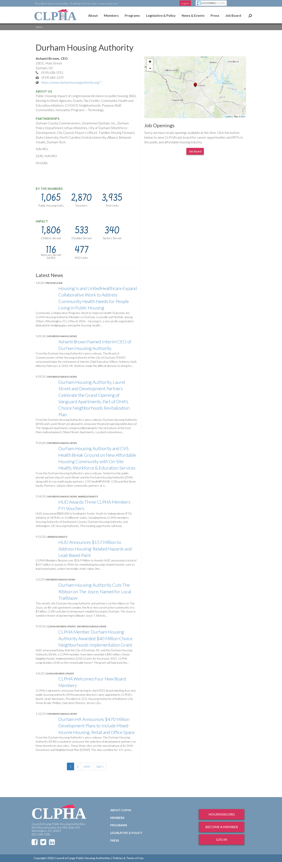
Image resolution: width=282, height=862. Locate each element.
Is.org (214, 3)
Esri (243, 116)
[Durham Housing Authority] (195, 85)
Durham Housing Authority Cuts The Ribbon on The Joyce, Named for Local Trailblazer (94, 591)
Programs (118, 825)
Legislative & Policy (161, 15)
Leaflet (228, 116)
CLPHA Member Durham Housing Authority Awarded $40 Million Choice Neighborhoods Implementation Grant (95, 638)
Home (39, 27)
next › (87, 766)
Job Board (233, 15)
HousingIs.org (222, 814)
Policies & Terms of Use (128, 858)
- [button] (150, 68)
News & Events (193, 15)
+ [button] (150, 61)
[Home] (55, 14)
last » (100, 766)
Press (215, 15)
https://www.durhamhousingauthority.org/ (72, 82)
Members (111, 15)
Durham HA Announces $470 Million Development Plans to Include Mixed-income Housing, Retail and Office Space (96, 725)
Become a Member (221, 827)
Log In (185, 3)
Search (250, 15)
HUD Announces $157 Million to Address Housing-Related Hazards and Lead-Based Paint (95, 548)
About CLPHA (120, 810)
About (93, 15)
